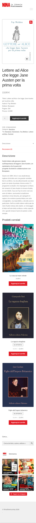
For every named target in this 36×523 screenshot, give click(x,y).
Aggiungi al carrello (19, 118)
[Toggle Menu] (31, 9)
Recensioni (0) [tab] (7, 149)
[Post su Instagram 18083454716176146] (10, 466)
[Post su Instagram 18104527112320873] (26, 483)
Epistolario (15, 131)
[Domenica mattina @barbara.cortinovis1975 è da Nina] (26, 466)
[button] (30, 22)
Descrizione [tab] (6, 143)
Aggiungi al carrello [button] (18, 283)
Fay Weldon (24, 131)
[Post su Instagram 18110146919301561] (10, 483)
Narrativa (12, 129)
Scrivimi (10, 134)
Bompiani (8, 131)
